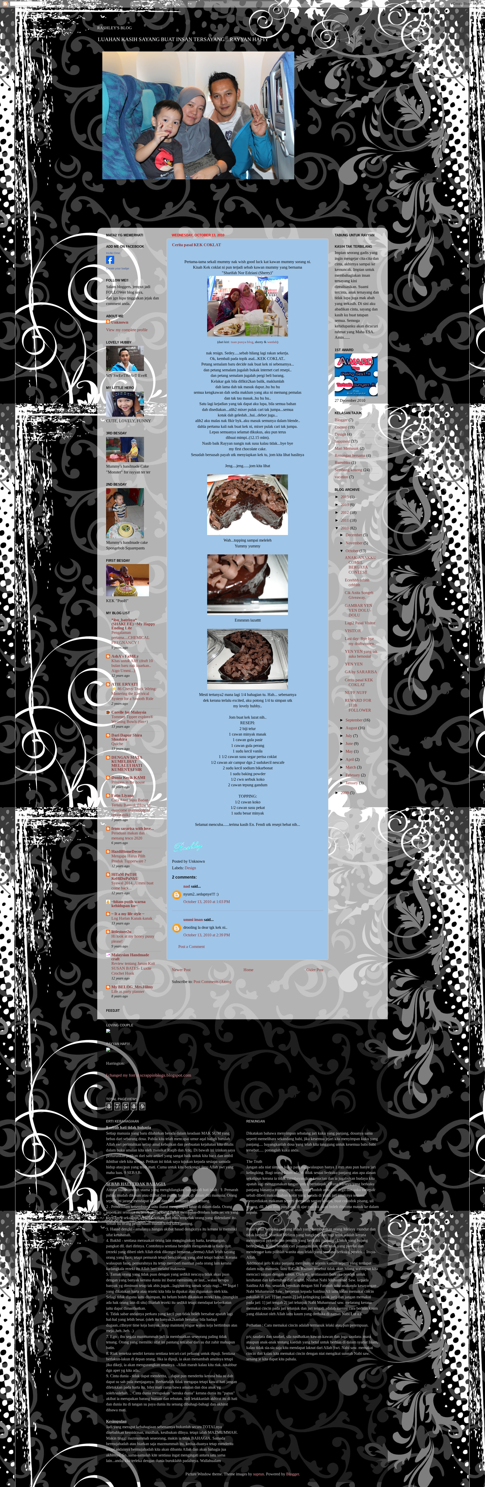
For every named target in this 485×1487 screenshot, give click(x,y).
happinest (342, 441)
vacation (341, 477)
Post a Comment (191, 946)
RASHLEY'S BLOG (114, 28)
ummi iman (193, 919)
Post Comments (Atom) (212, 981)
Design (190, 868)
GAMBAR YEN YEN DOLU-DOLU (358, 610)
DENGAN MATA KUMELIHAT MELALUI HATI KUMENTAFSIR (126, 763)
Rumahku (342, 462)
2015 (345, 497)
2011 (345, 520)
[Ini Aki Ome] (110, 262)
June (350, 743)
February (353, 775)
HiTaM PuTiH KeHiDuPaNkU (124, 876)
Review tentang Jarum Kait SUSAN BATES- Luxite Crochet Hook (133, 968)
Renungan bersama (350, 455)
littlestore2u (121, 932)
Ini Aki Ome (113, 253)
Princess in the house (128, 782)
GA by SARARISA (361, 672)
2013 (345, 504)
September (354, 720)
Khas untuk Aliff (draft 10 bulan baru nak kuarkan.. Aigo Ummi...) (132, 666)
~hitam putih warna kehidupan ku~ (128, 904)
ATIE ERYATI (124, 684)
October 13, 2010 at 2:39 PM (206, 935)
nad (186, 886)
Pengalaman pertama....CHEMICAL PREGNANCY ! (130, 637)
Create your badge (117, 268)
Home (248, 970)
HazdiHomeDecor (126, 851)
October (352, 551)
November (354, 543)
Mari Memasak (347, 448)
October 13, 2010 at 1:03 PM (206, 902)
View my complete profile (127, 330)
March (351, 767)
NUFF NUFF (356, 692)
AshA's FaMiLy (125, 656)
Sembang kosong (348, 470)
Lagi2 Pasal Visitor (360, 623)
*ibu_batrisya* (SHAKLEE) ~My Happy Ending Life (133, 624)
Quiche (117, 744)
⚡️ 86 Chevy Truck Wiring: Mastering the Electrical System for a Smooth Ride (133, 694)
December (354, 535)
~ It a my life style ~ (127, 914)
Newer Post (181, 970)
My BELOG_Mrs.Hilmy (132, 987)
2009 (345, 793)
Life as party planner (127, 991)
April (350, 759)
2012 (345, 512)
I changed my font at (148, 1075)
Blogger (341, 420)
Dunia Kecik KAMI (128, 777)
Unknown (119, 322)
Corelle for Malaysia (128, 712)
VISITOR (353, 631)
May (350, 751)
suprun (258, 1474)
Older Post (314, 970)
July (349, 736)
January (352, 783)
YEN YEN (354, 664)
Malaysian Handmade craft (130, 957)
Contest (341, 427)
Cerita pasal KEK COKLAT (196, 245)
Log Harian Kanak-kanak (131, 918)
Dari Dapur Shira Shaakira (126, 737)
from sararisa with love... (132, 828)
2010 (345, 528)
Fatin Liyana (122, 795)
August (352, 728)
